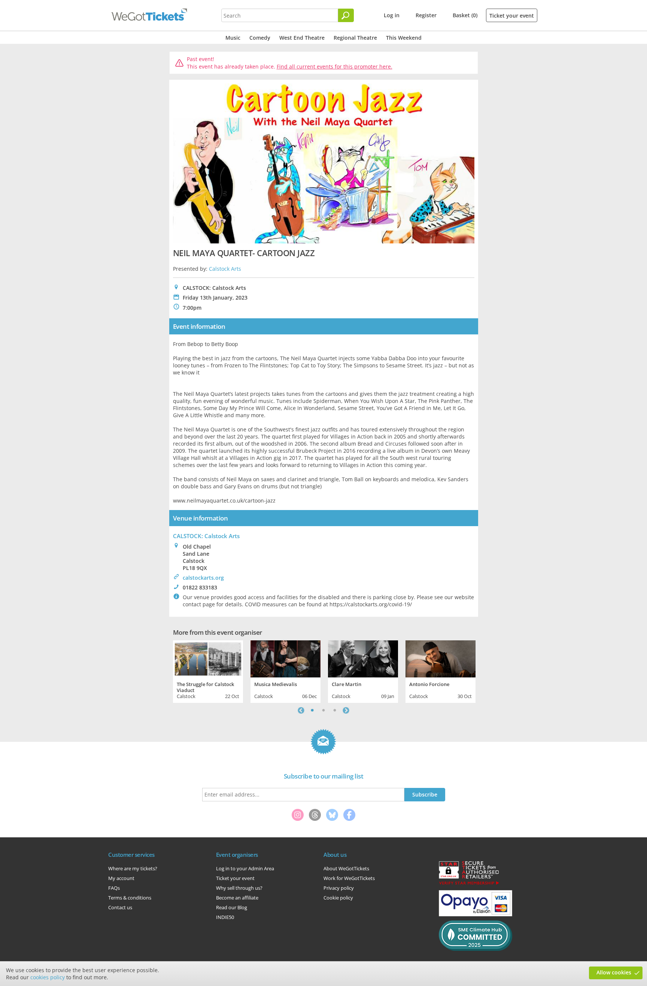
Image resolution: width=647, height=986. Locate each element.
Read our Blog (231, 907)
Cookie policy (338, 897)
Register (426, 15)
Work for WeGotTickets (349, 878)
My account (121, 878)
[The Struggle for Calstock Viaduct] (208, 657)
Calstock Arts (225, 268)
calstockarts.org (203, 577)
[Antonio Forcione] (440, 657)
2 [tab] (323, 710)
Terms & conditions (129, 897)
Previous (301, 710)
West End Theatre (302, 37)
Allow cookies (613, 972)
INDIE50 (225, 917)
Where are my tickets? (132, 868)
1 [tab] (312, 710)
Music (232, 37)
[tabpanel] (208, 670)
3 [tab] (334, 710)
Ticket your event (511, 15)
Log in (392, 15)
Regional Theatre (355, 37)
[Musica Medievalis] (285, 657)
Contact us (120, 907)
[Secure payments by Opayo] (475, 914)
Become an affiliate (237, 897)
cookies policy (47, 977)
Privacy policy (339, 888)
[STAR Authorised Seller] (469, 884)
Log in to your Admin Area (245, 868)
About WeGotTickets (346, 868)
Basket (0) (465, 15)
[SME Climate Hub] (475, 949)
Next (346, 710)
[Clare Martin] (363, 657)
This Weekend (404, 37)
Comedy (259, 37)
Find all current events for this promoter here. (334, 66)
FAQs (114, 888)
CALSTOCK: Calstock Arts (206, 536)
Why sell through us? (239, 888)
